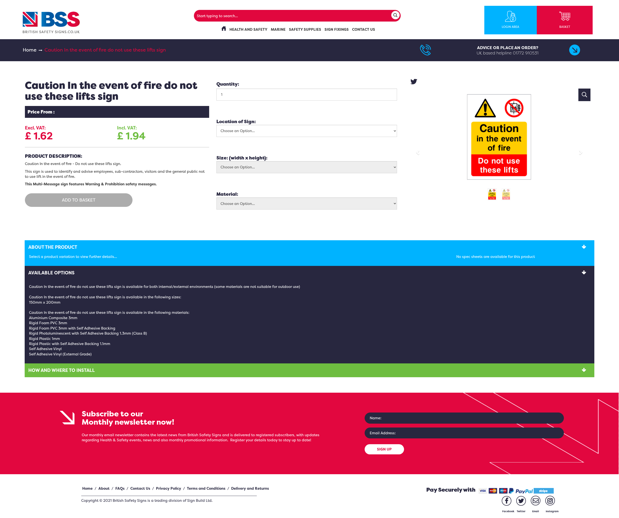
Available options (51, 273)
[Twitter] (521, 501)
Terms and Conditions (206, 488)
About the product (52, 247)
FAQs (120, 488)
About (104, 488)
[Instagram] (550, 500)
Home (30, 49)
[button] (419, 150)
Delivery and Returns (250, 488)
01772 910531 (525, 53)
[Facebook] (506, 501)
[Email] (535, 500)
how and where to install (61, 370)
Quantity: (227, 84)
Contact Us (140, 488)
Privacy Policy (168, 488)
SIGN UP (384, 449)
